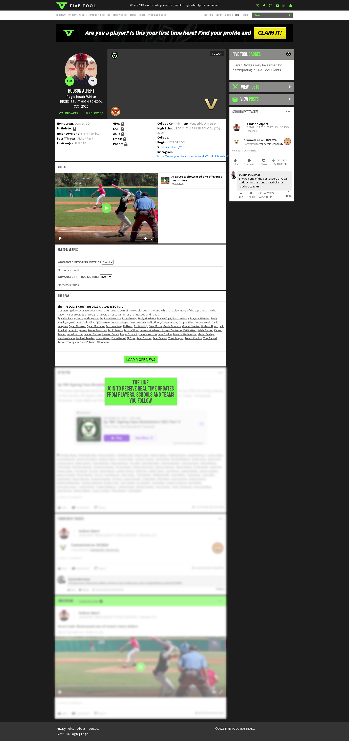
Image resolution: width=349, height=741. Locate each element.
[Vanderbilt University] (211, 104)
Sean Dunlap (160, 338)
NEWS (82, 15)
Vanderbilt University (203, 123)
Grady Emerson (172, 326)
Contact (93, 728)
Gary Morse (155, 326)
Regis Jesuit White (81, 96)
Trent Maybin (175, 338)
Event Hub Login (67, 734)
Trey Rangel (210, 338)
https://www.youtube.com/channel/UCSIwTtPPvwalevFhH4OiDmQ (200, 156)
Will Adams (103, 342)
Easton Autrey (114, 326)
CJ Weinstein (103, 322)
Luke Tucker (165, 334)
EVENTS (72, 15)
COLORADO (177, 142)
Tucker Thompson (68, 342)
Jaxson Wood (131, 330)
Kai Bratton (189, 330)
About (81, 728)
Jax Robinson (115, 330)
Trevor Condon (193, 338)
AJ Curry (78, 318)
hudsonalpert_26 (171, 147)
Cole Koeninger (119, 322)
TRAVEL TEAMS (138, 15)
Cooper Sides (186, 322)
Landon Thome (92, 334)
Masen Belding (206, 334)
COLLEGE (106, 15)
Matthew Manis (66, 338)
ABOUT (227, 15)
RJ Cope (131, 338)
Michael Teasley (85, 338)
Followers (68, 113)
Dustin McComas (249, 175)
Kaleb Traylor (205, 330)
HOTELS (208, 15)
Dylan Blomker (77, 326)
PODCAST (153, 15)
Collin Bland (153, 322)
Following (94, 113)
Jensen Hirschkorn (151, 330)
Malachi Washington (185, 334)
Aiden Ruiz (67, 318)
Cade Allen (89, 322)
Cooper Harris (169, 322)
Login (245, 15)
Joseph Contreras (172, 330)
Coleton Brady (138, 322)
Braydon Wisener (199, 318)
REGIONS (61, 15)
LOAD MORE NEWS (140, 359)
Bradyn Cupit (164, 318)
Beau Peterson (112, 318)
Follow (217, 53)
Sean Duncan (144, 338)
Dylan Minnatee (96, 326)
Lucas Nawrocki (148, 334)
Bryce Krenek (73, 322)
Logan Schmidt (128, 334)
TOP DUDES (93, 15)
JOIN (236, 15)
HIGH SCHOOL (120, 15)
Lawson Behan (110, 334)
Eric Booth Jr (141, 326)
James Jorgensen (77, 330)
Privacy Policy (65, 728)
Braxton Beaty (180, 318)
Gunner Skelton (191, 326)
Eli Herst (127, 326)
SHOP (163, 15)
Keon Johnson (75, 334)
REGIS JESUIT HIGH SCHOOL (81, 101)
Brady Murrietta (147, 318)
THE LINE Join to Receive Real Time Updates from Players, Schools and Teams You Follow (140, 392)
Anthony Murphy (93, 318)
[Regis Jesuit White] (114, 55)
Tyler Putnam (87, 342)
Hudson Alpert (209, 326)
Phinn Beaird (118, 338)
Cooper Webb (202, 322)
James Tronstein (97, 330)
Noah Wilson (103, 338)
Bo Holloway (129, 318)
